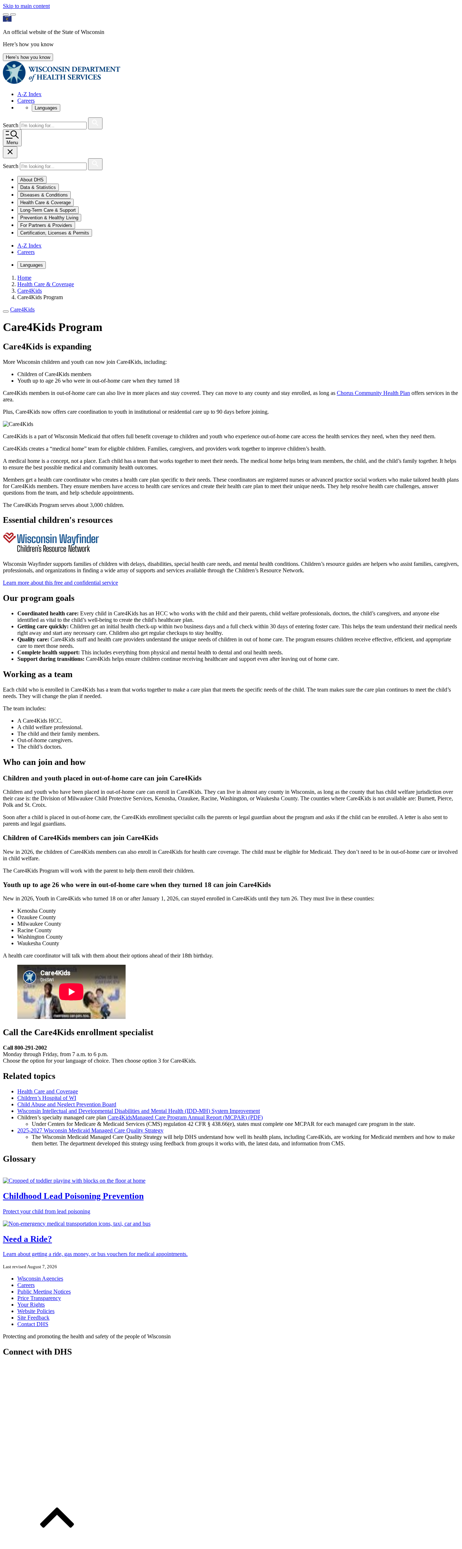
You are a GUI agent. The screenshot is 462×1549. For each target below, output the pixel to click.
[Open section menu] (6, 311)
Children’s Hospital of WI (46, 1098)
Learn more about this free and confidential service (60, 583)
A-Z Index (29, 94)
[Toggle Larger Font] (6, 14)
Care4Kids (22, 309)
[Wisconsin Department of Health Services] (61, 82)
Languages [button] (46, 108)
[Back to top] (57, 1543)
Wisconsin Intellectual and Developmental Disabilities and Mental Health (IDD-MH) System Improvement (138, 1111)
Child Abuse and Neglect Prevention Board (66, 1104)
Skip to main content (26, 6)
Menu (12, 142)
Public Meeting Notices (44, 1291)
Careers (26, 101)
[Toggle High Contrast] (13, 14)
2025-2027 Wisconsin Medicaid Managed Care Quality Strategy (90, 1130)
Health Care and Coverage (47, 1091)
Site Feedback (33, 1318)
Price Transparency (39, 1298)
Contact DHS (32, 1324)
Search (11, 125)
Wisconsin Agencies (40, 1278)
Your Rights (31, 1304)
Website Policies (36, 1311)
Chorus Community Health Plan (373, 393)
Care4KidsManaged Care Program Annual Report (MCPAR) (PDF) (185, 1117)
